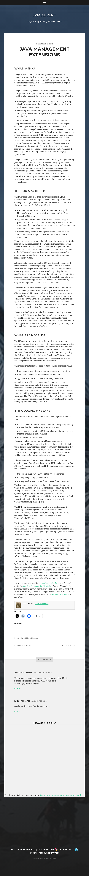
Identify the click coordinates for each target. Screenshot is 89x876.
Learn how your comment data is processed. (60, 795)
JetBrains (65, 849)
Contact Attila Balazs (60, 594)
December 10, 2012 (43, 673)
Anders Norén (49, 858)
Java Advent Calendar (48, 583)
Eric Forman (22, 701)
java (23, 638)
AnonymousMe (23, 672)
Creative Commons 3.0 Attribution (38, 586)
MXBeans (34, 638)
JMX (27, 638)
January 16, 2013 (39, 701)
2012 (19, 638)
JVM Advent (44, 15)
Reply (17, 689)
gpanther (41, 603)
